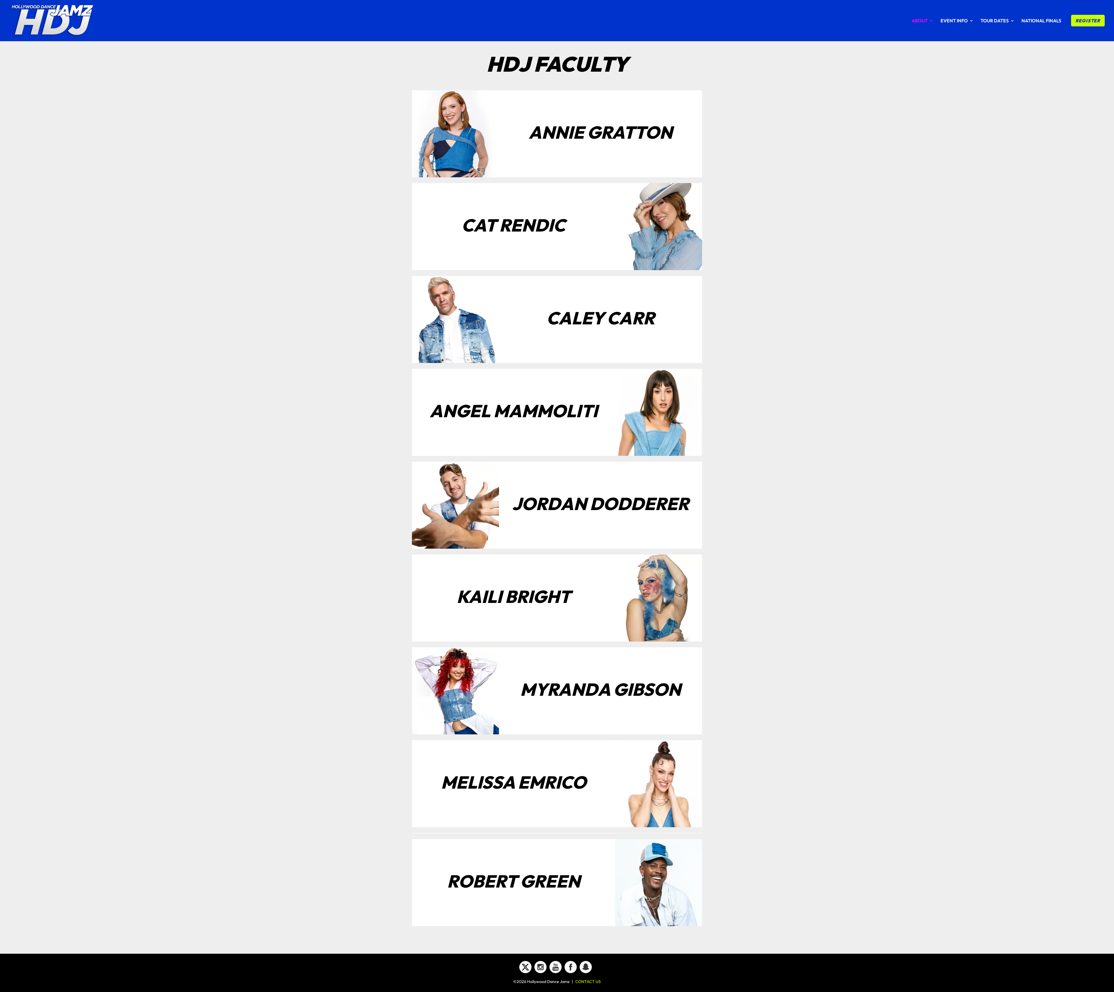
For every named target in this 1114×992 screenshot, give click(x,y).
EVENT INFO (954, 21)
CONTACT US (588, 981)
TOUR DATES (995, 21)
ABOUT (920, 21)
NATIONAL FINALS (1041, 21)
